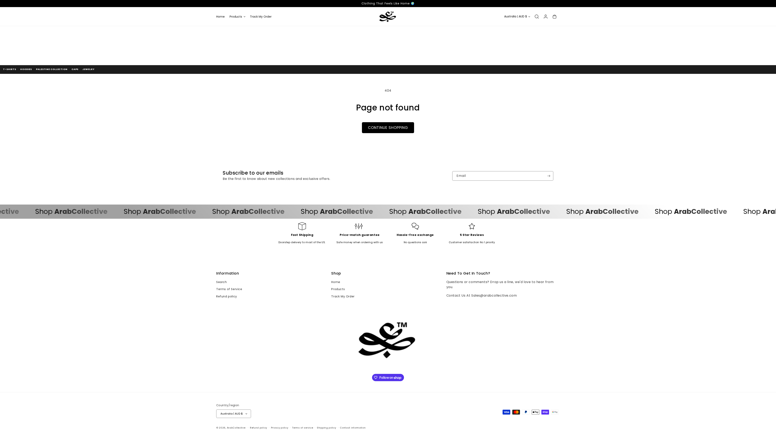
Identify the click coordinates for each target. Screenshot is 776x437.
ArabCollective (236, 427)
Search (221, 282)
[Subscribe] (548, 176)
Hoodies (26, 69)
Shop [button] (336, 273)
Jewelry (88, 69)
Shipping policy (326, 427)
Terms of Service (229, 289)
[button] (237, 16)
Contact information (353, 427)
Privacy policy (279, 427)
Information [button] (227, 273)
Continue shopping (388, 127)
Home (335, 282)
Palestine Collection (51, 69)
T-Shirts (9, 69)
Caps (75, 69)
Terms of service (302, 427)
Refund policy (226, 296)
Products (338, 289)
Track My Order (342, 296)
